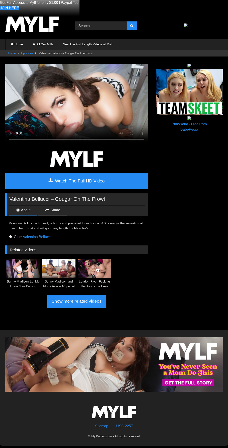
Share (55, 210)
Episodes (27, 53)
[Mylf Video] (35, 25)
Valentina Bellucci (37, 237)
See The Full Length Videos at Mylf (87, 44)
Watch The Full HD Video (79, 180)
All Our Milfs (45, 44)
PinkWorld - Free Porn (189, 124)
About (25, 210)
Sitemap (101, 426)
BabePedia (189, 129)
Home (18, 44)
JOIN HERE (9, 8)
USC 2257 (124, 426)
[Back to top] (214, 434)
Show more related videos (77, 301)
